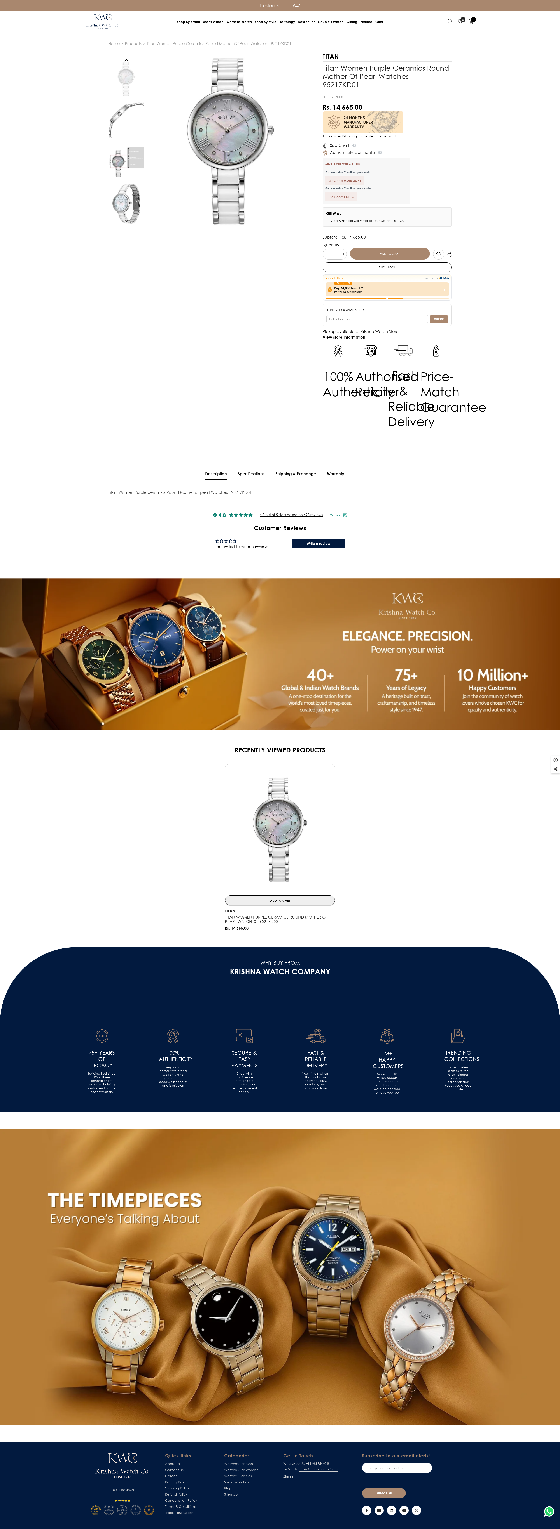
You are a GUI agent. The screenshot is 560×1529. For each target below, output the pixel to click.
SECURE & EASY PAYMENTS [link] (244, 1059)
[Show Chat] (550, 1511)
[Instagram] (379, 1510)
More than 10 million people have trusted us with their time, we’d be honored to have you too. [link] (387, 1083)
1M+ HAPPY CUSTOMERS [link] (387, 1059)
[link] (438, 254)
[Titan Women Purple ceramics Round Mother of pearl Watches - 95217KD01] (280, 829)
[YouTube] (404, 1510)
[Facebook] (366, 1510)
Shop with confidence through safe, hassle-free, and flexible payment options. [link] (244, 1083)
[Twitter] (416, 1510)
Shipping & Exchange (295, 473)
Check (439, 319)
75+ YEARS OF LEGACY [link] (102, 1059)
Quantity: (331, 245)
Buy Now (387, 267)
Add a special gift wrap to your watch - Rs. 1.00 (367, 220)
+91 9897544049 (318, 1463)
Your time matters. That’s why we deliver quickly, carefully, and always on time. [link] (315, 1081)
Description (216, 473)
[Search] (450, 21)
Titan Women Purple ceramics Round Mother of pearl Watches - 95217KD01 (276, 919)
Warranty (335, 473)
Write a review (318, 543)
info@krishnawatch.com (318, 1469)
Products (133, 43)
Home (114, 43)
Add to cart (390, 253)
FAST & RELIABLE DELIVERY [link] (315, 1059)
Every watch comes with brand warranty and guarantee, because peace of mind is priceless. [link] (173, 1076)
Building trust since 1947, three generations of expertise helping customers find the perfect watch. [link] (102, 1083)
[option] (230, 141)
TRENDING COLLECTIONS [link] (458, 1056)
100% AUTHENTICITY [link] (173, 1056)
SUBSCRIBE (384, 1493)
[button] (126, 60)
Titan (230, 910)
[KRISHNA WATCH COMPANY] (280, 1277)
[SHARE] (448, 254)
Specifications (251, 473)
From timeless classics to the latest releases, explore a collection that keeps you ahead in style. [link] (458, 1078)
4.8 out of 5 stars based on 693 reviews (291, 515)
